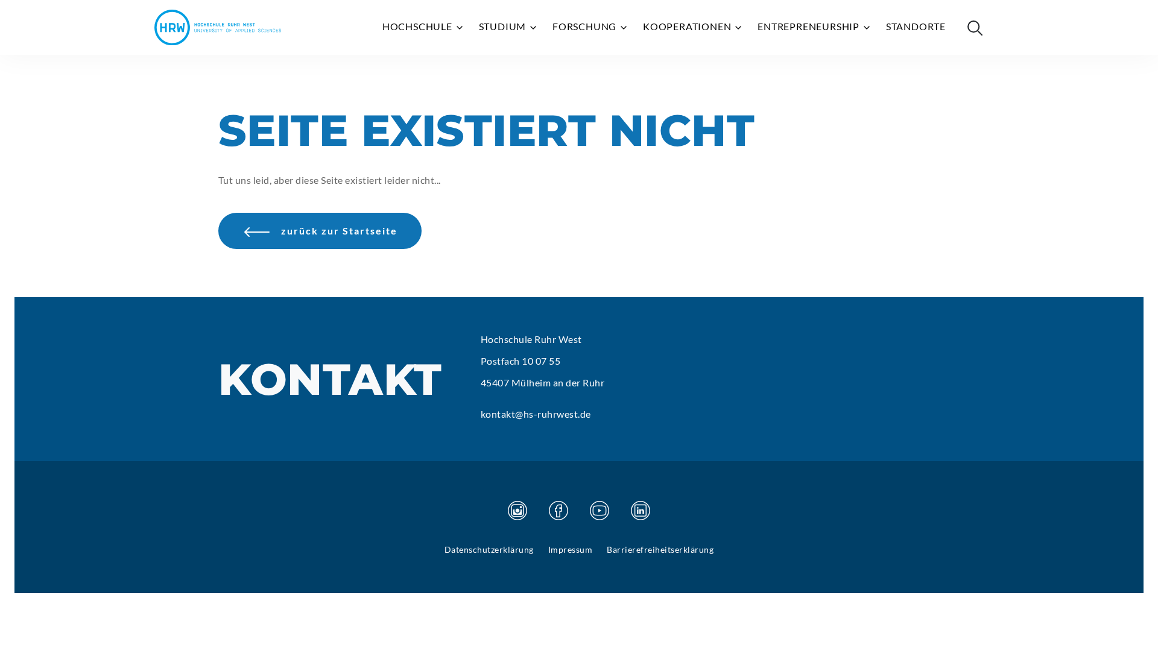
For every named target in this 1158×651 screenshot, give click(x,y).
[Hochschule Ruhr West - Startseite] (217, 27)
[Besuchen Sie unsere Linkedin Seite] (640, 510)
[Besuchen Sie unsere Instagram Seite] (517, 510)
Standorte (916, 26)
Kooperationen (688, 26)
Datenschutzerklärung (489, 549)
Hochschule (418, 26)
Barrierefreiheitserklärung (660, 549)
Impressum (570, 549)
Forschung (585, 26)
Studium (503, 26)
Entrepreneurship (810, 26)
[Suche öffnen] (974, 27)
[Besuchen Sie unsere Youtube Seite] (599, 510)
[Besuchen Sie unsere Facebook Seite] (558, 510)
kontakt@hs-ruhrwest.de (536, 414)
